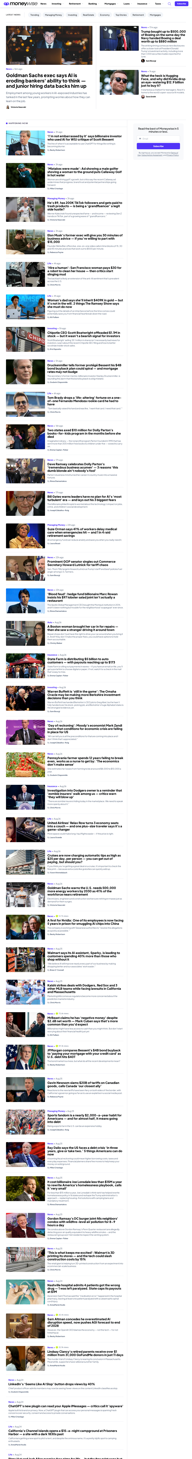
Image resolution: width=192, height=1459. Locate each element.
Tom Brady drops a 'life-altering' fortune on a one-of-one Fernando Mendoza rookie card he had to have (84, 401)
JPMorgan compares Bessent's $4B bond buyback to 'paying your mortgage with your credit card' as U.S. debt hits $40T (84, 1053)
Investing (56, 3)
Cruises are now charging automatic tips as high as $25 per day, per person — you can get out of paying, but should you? (84, 859)
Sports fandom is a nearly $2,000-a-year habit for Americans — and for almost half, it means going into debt (84, 1118)
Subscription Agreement (151, 155)
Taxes (158, 3)
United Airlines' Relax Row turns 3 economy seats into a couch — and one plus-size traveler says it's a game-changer (84, 826)
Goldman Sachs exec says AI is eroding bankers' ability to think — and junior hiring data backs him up (46, 80)
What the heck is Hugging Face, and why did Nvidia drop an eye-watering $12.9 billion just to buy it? (163, 80)
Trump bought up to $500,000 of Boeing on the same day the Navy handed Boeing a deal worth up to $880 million (163, 36)
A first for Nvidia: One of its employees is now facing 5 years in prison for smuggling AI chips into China (85, 922)
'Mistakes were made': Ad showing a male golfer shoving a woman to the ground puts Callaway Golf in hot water (84, 172)
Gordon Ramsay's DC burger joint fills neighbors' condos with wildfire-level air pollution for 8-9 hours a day (82, 1222)
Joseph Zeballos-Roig (58, 510)
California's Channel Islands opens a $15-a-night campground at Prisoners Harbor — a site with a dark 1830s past (82, 1452)
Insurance (142, 3)
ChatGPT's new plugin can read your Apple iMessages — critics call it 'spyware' (78, 1418)
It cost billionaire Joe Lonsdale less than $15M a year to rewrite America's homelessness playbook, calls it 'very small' (84, 1185)
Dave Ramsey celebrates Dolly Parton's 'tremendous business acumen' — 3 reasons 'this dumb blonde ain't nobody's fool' (82, 467)
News (43, 3)
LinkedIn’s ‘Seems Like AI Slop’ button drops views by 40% (84, 1385)
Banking (92, 3)
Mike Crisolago (55, 188)
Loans (127, 3)
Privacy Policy (173, 155)
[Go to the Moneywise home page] (21, 4)
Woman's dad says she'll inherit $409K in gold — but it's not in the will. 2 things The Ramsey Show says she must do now (85, 303)
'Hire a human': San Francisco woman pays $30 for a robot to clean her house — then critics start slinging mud (84, 271)
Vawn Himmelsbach (57, 872)
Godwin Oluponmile (57, 382)
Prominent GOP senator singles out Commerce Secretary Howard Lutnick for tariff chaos (81, 563)
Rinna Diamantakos (57, 481)
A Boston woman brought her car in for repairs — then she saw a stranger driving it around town (82, 628)
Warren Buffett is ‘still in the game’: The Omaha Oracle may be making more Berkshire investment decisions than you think (83, 695)
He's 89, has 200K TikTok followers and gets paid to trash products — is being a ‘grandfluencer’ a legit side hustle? (84, 206)
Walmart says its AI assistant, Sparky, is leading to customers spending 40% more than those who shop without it (83, 956)
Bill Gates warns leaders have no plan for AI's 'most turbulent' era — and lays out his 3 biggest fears (84, 498)
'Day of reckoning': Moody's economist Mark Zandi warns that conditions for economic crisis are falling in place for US (84, 729)
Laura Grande (54, 837)
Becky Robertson (56, 150)
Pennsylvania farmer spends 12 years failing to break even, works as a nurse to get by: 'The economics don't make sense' (85, 761)
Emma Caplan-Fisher (57, 450)
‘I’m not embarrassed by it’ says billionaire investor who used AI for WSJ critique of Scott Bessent (84, 137)
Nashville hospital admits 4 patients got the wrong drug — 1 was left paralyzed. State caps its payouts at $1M (84, 1288)
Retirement (75, 3)
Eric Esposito (54, 349)
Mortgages (110, 3)
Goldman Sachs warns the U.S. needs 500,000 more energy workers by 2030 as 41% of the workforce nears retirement (81, 891)
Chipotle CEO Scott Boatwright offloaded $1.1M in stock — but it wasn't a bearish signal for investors (83, 334)
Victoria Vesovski (18, 107)
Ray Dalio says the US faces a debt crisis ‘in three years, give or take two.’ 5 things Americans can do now (84, 1151)
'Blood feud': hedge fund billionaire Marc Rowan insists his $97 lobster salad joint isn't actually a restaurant (82, 597)
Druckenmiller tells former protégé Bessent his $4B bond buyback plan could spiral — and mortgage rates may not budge (84, 368)
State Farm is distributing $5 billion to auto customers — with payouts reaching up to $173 (81, 660)
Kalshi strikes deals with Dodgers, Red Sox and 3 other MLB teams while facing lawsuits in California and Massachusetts (84, 988)
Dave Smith (151, 97)
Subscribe (158, 146)
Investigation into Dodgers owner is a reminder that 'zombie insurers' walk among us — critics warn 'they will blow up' (84, 794)
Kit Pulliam (53, 317)
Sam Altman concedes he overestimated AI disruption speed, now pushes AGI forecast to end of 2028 (83, 1322)
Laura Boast (53, 543)
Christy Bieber (54, 643)
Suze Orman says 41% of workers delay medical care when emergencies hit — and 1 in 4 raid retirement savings (82, 532)
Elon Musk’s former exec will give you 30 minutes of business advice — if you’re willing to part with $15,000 (85, 238)
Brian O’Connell (55, 970)
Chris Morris (53, 285)
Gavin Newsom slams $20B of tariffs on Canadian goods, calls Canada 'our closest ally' (83, 1084)
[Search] (169, 4)
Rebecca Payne (55, 252)
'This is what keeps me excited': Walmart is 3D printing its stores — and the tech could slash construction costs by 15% (80, 1256)
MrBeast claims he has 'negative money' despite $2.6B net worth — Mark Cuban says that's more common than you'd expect (82, 1021)
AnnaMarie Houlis (56, 1305)
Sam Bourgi (151, 61)
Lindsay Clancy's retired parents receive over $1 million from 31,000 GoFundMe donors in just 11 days (85, 1353)
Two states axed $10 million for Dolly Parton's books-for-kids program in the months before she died (84, 433)
